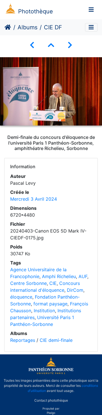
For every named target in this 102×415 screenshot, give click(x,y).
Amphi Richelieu (59, 276)
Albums (27, 27)
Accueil (8, 27)
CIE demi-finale (56, 340)
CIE (53, 283)
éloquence (21, 297)
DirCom (75, 290)
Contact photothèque (51, 400)
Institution (44, 310)
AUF (82, 276)
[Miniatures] (51, 45)
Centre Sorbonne (28, 283)
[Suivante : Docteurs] (70, 45)
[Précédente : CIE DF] (32, 45)
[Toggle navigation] (91, 9)
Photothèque (35, 11)
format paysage (50, 304)
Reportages (22, 340)
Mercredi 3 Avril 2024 (33, 199)
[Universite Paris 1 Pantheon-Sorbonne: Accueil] (51, 373)
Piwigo (51, 412)
